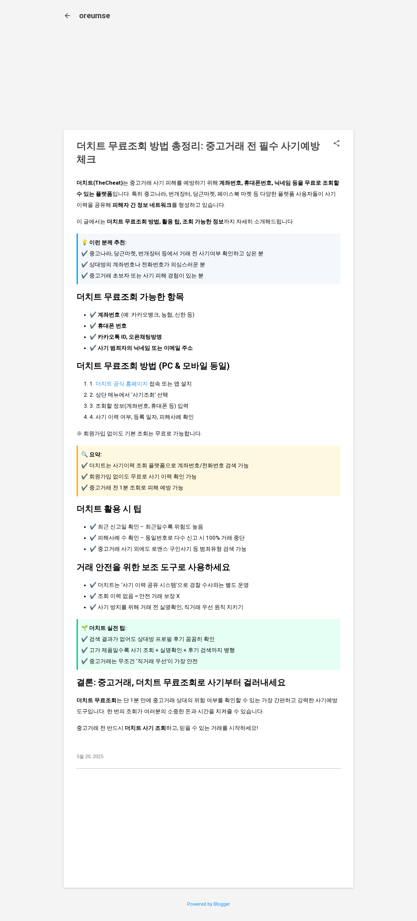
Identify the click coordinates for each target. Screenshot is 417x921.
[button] (336, 144)
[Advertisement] (208, 78)
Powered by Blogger (208, 904)
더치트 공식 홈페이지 (121, 383)
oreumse (94, 15)
